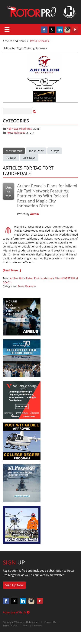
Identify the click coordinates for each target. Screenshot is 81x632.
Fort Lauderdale (44, 278)
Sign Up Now (14, 585)
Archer (14, 278)
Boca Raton (26, 278)
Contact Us (50, 622)
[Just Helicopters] (40, 12)
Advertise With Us (15, 612)
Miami (59, 278)
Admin (34, 214)
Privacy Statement (32, 625)
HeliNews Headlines (19, 128)
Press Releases (16, 132)
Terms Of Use (10, 625)
